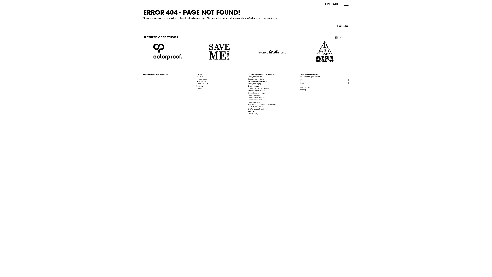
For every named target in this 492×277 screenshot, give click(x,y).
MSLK (153, 4)
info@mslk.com (201, 79)
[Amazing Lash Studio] (272, 52)
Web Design (252, 111)
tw (201, 91)
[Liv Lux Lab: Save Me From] (220, 52)
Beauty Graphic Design (256, 79)
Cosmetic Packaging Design (258, 88)
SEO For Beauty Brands (256, 109)
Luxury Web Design (255, 102)
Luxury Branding (254, 95)
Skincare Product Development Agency (262, 104)
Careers (199, 88)
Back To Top (342, 26)
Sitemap (303, 90)
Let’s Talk (331, 4)
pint (205, 91)
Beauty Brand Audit (255, 77)
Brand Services (253, 86)
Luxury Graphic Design (256, 97)
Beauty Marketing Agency (257, 81)
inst (209, 91)
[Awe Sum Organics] (324, 52)
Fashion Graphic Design (256, 91)
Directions (199, 86)
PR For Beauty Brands (255, 107)
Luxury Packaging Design (257, 100)
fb (197, 91)
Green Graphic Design (256, 93)
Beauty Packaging (254, 84)
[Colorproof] (168, 52)
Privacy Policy (253, 114)
